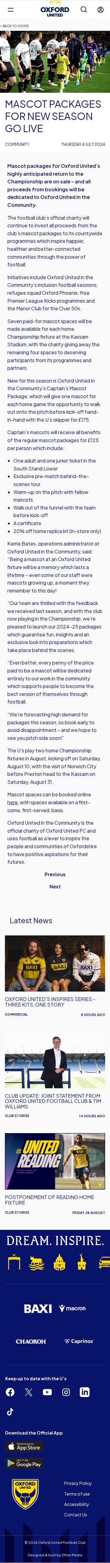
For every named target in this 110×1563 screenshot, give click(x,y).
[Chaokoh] (31, 1341)
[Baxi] (38, 1309)
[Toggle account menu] (100, 9)
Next (55, 886)
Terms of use (77, 1493)
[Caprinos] (79, 1341)
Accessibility (76, 1504)
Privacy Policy (78, 1483)
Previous (55, 874)
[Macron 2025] (72, 1308)
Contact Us (75, 1514)
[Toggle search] (84, 9)
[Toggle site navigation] (10, 9)
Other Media (71, 1555)
